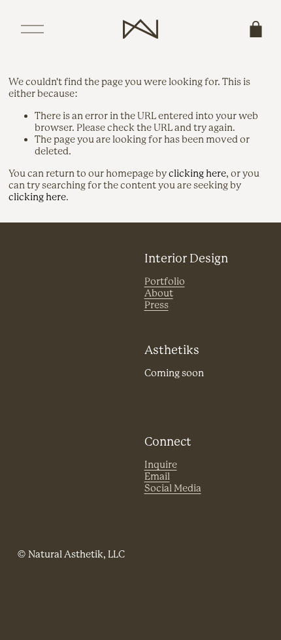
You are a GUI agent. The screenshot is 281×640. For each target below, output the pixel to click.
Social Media (172, 488)
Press (156, 305)
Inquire (160, 465)
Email (157, 476)
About (158, 293)
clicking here (197, 173)
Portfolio (164, 281)
